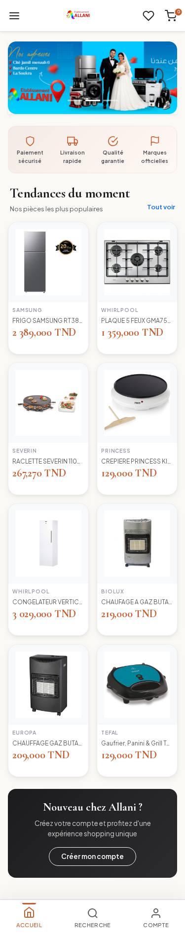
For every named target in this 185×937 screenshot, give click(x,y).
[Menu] (14, 16)
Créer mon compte (92, 856)
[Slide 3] (110, 100)
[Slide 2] (92, 100)
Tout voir (161, 206)
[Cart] (170, 16)
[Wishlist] (148, 16)
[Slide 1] (75, 100)
